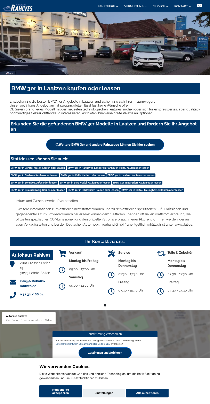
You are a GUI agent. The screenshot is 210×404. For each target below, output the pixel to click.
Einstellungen (104, 393)
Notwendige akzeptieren (60, 391)
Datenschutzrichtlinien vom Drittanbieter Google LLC (83, 343)
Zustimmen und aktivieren (105, 352)
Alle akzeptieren (147, 393)
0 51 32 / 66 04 (31, 294)
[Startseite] (18, 6)
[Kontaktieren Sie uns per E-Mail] (199, 6)
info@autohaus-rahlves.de (32, 283)
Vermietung (134, 6)
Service (159, 6)
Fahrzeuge (106, 6)
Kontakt (181, 6)
